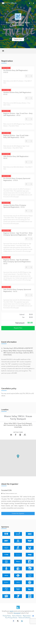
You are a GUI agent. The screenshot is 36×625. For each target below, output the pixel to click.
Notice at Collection (24, 617)
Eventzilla (9, 3)
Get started (17, 613)
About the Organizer (9, 484)
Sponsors (5, 527)
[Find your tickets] (29, 3)
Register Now (18, 39)
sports (11, 611)
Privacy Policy (7, 616)
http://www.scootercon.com (10, 493)
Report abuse (27, 616)
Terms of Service (16, 616)
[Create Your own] (33, 3)
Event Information (9, 342)
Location (4, 410)
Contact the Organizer (18, 513)
